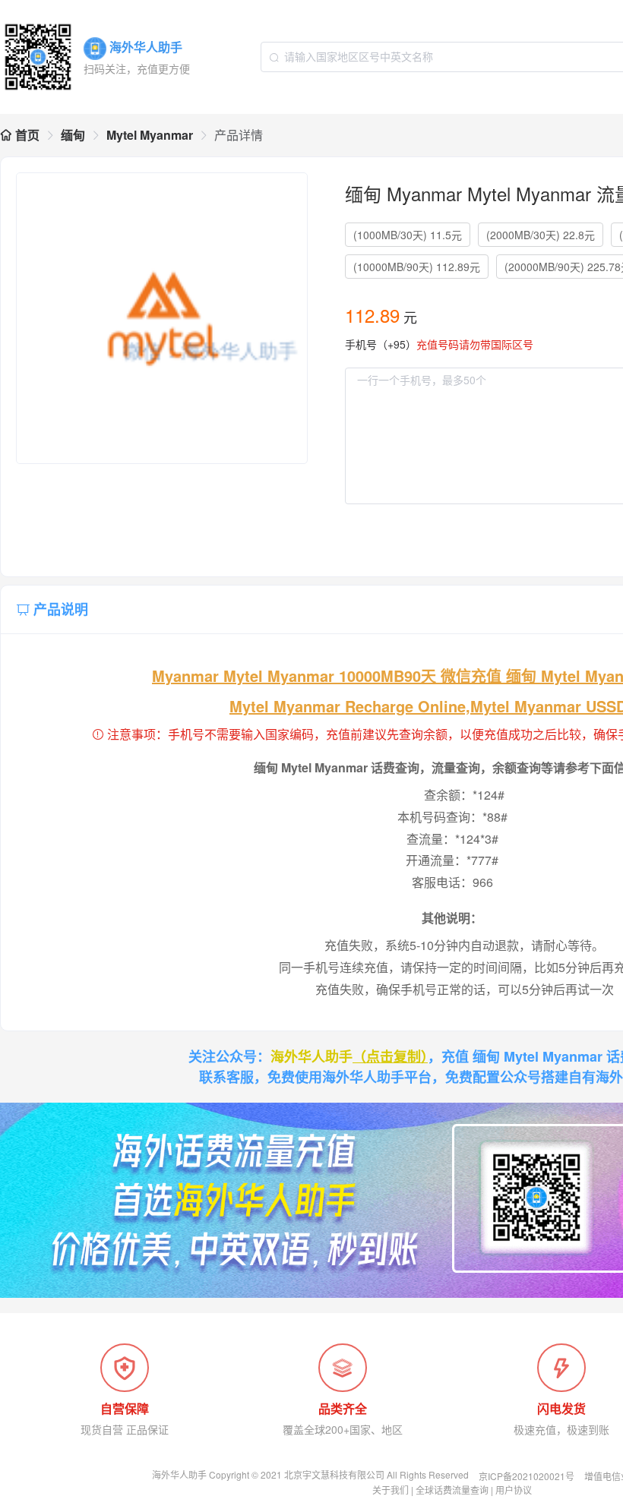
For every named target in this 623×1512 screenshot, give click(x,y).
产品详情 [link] (238, 135)
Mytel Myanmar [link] (149, 135)
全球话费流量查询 (452, 1489)
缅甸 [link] (73, 135)
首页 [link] (26, 135)
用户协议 (513, 1489)
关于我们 (390, 1489)
